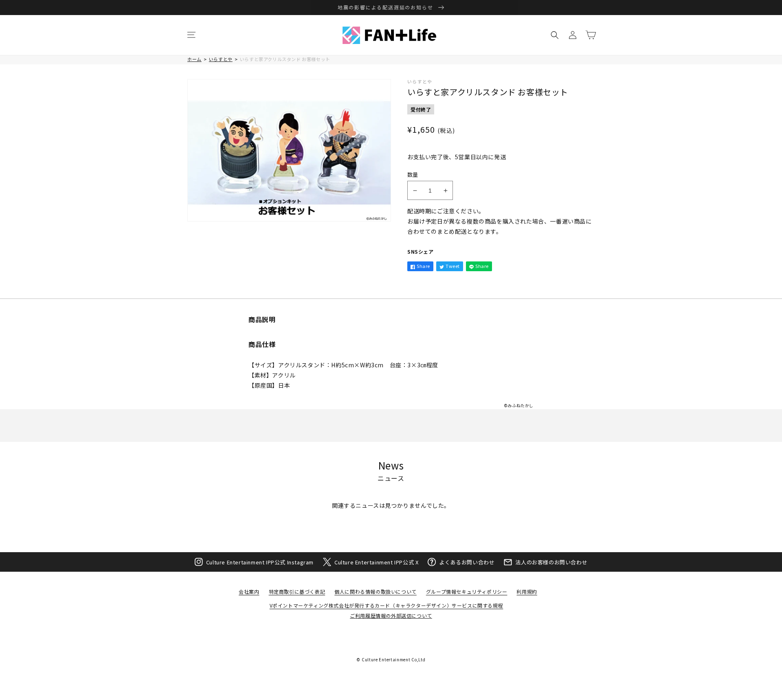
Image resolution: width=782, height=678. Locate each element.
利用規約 (526, 591)
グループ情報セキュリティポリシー (466, 591)
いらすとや (221, 59)
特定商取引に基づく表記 (297, 591)
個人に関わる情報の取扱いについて (375, 591)
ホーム (194, 59)
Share (423, 266)
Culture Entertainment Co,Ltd (394, 659)
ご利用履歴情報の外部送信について (391, 615)
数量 (412, 174)
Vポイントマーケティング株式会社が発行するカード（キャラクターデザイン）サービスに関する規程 (386, 605)
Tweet (453, 266)
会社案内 (249, 591)
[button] (191, 35)
